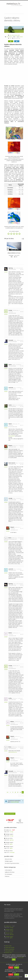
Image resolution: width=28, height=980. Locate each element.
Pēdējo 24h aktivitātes (9, 949)
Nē (10, 967)
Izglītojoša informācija (9, 872)
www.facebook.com (12, 752)
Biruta (9, 537)
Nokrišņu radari (8, 945)
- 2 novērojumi (18, 387)
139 (16, 36)
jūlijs (19, 35)
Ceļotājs (10, 498)
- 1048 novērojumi (19, 340)
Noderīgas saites (8, 952)
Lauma (10, 405)
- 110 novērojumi (20, 537)
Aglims (10, 364)
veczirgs (11, 831)
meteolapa (21, 36)
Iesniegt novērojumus (9, 813)
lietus (11, 35)
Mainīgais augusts (9, 834)
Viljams (10, 423)
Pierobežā (10, 340)
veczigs (10, 310)
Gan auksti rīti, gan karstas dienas (12, 863)
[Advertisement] (14, 10)
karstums (16, 35)
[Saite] (14, 246)
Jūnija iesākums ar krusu (14, 253)
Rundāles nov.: (10, 830)
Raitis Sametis (11, 463)
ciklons (13, 35)
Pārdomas (7, 876)
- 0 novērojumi (18, 364)
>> (22, 795)
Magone (10, 445)
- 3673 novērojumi (19, 268)
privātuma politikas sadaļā (14, 978)
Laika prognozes (10, 36)
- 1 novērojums (21, 463)
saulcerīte (10, 387)
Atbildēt (5, 272)
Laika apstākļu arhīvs (9, 951)
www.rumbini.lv (11, 436)
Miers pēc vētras (9, 838)
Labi (14, 959)
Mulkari (10, 632)
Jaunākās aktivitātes (10, 827)
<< (7, 792)
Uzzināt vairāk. (21, 957)
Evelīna (10, 698)
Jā (16, 967)
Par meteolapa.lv (8, 874)
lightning (10, 268)
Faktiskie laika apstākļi (9, 947)
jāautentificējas (15, 802)
